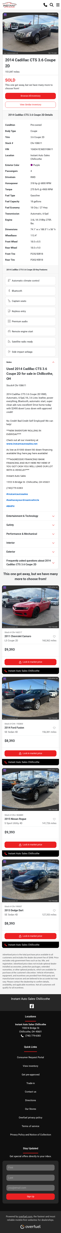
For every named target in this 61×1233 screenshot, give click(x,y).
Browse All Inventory (31, 96)
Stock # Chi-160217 (13, 632)
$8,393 (10, 741)
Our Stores (30, 1109)
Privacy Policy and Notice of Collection (30, 1134)
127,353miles (49, 914)
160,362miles (49, 640)
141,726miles (49, 823)
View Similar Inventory (30, 104)
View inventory (30, 1066)
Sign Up (30, 1196)
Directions (30, 1100)
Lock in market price (32, 662)
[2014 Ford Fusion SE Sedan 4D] (30, 698)
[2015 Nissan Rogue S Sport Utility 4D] (30, 789)
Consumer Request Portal (30, 1057)
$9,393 (10, 649)
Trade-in (30, 1083)
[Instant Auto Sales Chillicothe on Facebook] (30, 1006)
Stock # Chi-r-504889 (14, 815)
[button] (45, 5)
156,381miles (49, 732)
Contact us (30, 1091)
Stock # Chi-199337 (13, 906)
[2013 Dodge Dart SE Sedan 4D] (30, 880)
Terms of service (30, 1126)
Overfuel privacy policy (30, 1117)
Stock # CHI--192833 (14, 724)
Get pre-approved (30, 1074)
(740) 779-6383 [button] (33, 1035)
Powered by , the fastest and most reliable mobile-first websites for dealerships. (30, 1218)
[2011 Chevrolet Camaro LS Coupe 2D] (30, 606)
